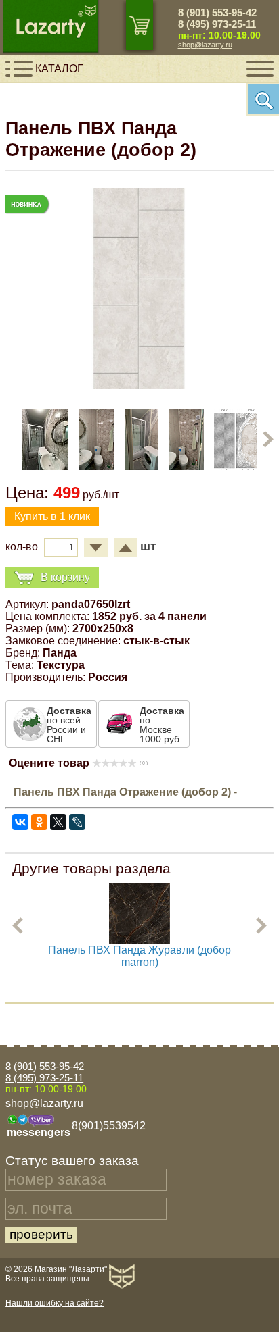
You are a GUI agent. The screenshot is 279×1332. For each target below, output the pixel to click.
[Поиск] (262, 99)
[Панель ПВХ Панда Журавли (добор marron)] (139, 940)
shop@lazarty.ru (205, 45)
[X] (58, 822)
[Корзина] (139, 25)
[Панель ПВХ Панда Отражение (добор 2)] (139, 385)
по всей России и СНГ (69, 724)
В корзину (65, 576)
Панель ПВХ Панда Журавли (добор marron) (139, 956)
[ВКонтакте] (20, 822)
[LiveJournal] (77, 822)
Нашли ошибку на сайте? (54, 1303)
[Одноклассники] (39, 822)
